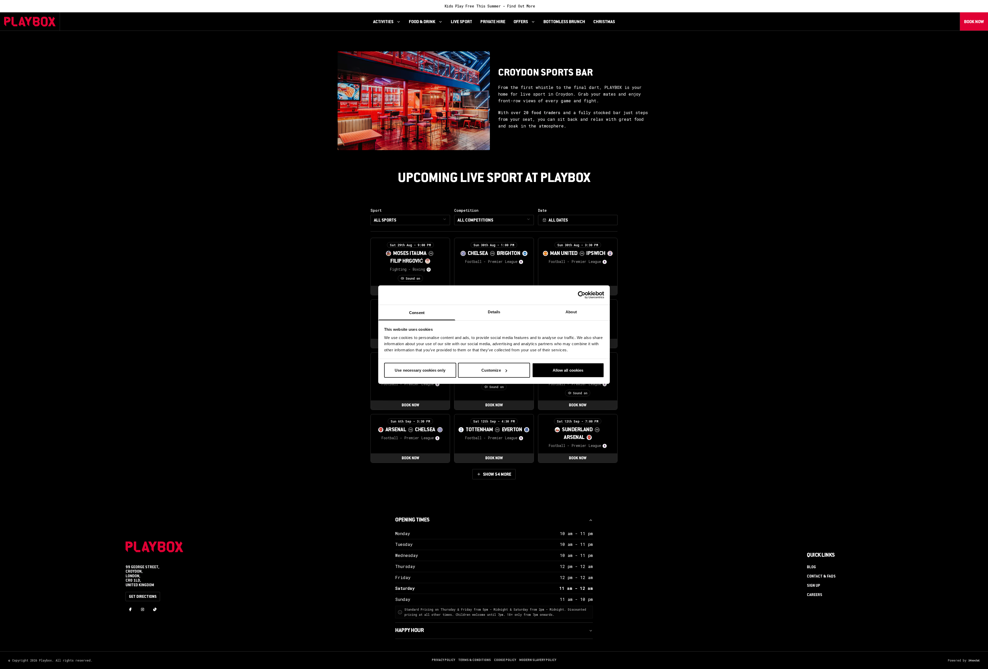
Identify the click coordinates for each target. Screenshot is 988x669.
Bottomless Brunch (564, 22)
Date (542, 210)
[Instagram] (142, 610)
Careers (814, 595)
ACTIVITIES (383, 22)
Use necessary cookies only (420, 370)
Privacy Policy (443, 660)
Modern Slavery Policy (537, 660)
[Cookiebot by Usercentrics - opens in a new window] (581, 295)
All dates (558, 220)
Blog (811, 567)
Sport (383, 215)
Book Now (974, 22)
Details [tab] (494, 311)
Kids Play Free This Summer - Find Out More (490, 6)
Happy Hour (409, 630)
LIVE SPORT (461, 22)
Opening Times (412, 520)
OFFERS (521, 22)
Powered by (957, 660)
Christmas (604, 22)
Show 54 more (497, 475)
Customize (491, 370)
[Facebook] (130, 610)
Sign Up (813, 586)
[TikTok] (155, 610)
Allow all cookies (568, 370)
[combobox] (410, 220)
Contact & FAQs (821, 577)
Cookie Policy (505, 660)
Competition (473, 215)
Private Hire (492, 22)
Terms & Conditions (474, 660)
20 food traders (542, 112)
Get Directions (143, 597)
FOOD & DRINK (422, 22)
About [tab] (571, 311)
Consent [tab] (417, 312)
